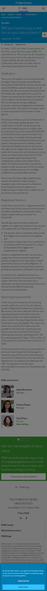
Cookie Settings (23, 581)
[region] (23, 577)
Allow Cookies (23, 587)
